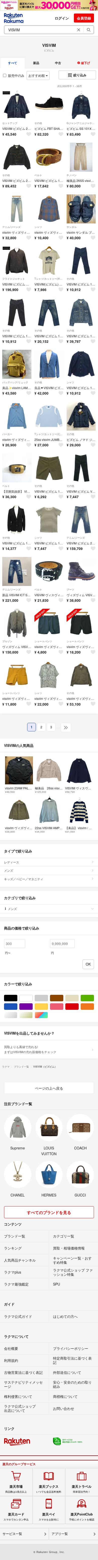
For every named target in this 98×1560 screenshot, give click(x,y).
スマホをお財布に (49, 1516)
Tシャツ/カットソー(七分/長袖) (49, 434)
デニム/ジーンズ (11, 227)
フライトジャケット (13, 278)
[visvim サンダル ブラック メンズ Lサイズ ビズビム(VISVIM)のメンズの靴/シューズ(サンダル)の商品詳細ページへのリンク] (81, 208)
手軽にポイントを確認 (81, 1516)
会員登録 (84, 18)
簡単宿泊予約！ (81, 1489)
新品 (36, 63)
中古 (58, 63)
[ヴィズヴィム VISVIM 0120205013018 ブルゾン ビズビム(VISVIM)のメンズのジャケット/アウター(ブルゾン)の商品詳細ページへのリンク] (16, 623)
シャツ (38, 227)
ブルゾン (7, 641)
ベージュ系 (78, 998)
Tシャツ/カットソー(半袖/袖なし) (49, 278)
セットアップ (9, 123)
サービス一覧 (12, 1534)
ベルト (38, 175)
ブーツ (70, 589)
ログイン (62, 18)
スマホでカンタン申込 (16, 1516)
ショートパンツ (43, 641)
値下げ (85, 63)
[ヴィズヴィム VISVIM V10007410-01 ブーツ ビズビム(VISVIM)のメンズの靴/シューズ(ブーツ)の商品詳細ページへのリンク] (81, 571)
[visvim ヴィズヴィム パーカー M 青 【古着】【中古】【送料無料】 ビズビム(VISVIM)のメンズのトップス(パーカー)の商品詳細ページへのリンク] (16, 416)
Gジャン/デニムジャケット (81, 123)
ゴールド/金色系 (32, 1015)
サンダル (72, 227)
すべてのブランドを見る (49, 1212)
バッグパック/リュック (15, 382)
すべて (12, 63)
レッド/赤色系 (78, 1006)
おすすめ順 (37, 75)
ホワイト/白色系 (32, 998)
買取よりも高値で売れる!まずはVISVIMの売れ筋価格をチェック (30, 1049)
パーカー (7, 434)
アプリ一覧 (60, 1534)
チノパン (72, 175)
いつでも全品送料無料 (48, 1489)
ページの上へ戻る (49, 1088)
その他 (38, 123)
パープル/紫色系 (32, 1006)
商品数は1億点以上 (16, 1489)
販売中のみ (16, 75)
